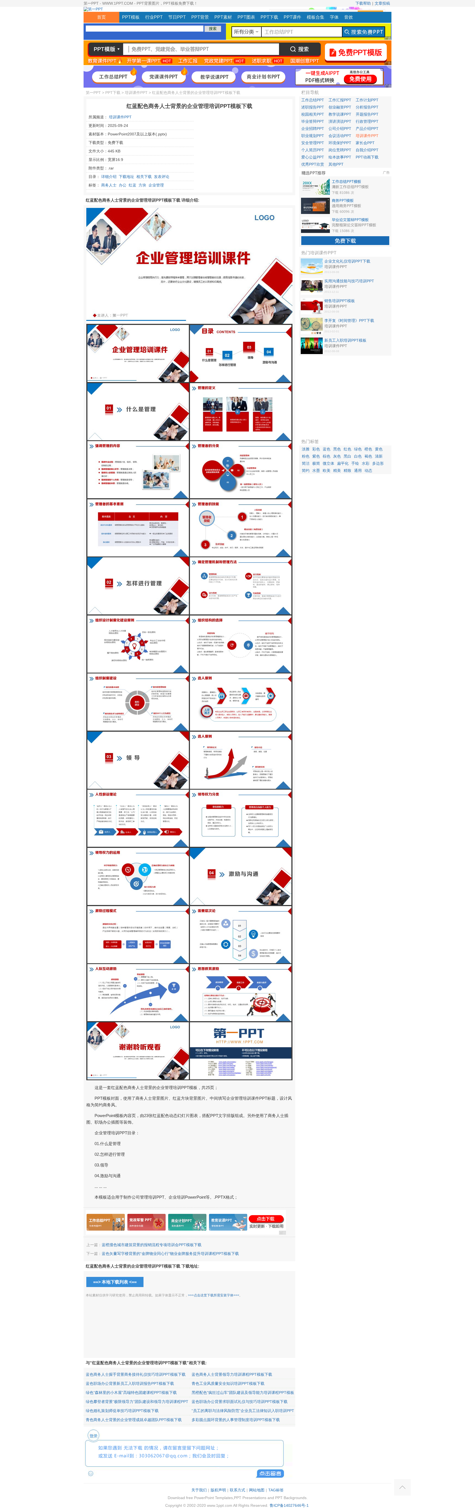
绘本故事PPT (339, 157)
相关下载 (144, 176)
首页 (101, 17)
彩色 (316, 449)
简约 (306, 470)
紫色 (316, 456)
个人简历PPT (312, 150)
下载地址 (126, 176)
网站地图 (256, 1490)
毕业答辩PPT (312, 121)
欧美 (326, 470)
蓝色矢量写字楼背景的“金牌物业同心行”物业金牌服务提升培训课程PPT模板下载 (170, 1253)
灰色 (337, 456)
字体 (334, 17)
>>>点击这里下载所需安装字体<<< (213, 1295)
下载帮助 (363, 3)
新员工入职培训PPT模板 (345, 340)
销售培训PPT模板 (339, 301)
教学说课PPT (339, 114)
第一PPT (93, 92)
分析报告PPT (367, 107)
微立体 (328, 463)
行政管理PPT (367, 121)
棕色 (326, 456)
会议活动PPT (339, 135)
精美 (337, 470)
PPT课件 (292, 17)
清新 (379, 456)
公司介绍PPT (339, 128)
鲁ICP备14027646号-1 (289, 1505)
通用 (358, 470)
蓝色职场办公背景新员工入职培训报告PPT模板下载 (130, 1383)
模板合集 (315, 17)
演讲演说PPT (339, 121)
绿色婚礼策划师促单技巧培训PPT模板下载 (122, 1410)
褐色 (368, 456)
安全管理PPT (312, 143)
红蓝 (132, 185)
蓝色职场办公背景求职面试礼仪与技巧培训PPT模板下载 (240, 1401)
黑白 (347, 456)
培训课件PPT (136, 92)
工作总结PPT (312, 100)
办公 (122, 185)
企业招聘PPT (312, 128)
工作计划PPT (367, 100)
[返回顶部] (402, 1487)
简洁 (306, 463)
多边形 (378, 463)
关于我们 (199, 1490)
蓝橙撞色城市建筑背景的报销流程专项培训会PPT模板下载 (151, 1245)
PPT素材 (223, 17)
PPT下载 (269, 17)
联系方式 (237, 1490)
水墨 (316, 470)
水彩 (365, 463)
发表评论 (161, 176)
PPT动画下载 (367, 157)
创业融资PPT (339, 107)
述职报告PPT (312, 107)
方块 (142, 185)
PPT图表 (246, 17)
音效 (348, 17)
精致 (347, 470)
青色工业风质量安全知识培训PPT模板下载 (228, 1383)
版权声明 (218, 1490)
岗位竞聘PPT (339, 150)
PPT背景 (200, 17)
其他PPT (336, 164)
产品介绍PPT (367, 128)
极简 (316, 463)
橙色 (368, 449)
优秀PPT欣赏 (312, 164)
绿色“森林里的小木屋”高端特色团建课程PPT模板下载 (131, 1392)
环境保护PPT (339, 143)
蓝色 (326, 449)
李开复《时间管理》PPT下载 (349, 320)
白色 (358, 456)
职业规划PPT (312, 135)
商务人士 (109, 185)
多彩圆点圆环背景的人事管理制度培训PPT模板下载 (236, 1420)
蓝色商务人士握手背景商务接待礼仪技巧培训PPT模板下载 (136, 1374)
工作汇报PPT (339, 100)
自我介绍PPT (367, 150)
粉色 (306, 456)
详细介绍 (109, 176)
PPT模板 (131, 17)
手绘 (355, 463)
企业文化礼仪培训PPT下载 (347, 261)
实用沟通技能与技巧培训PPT (349, 281)
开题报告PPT (367, 114)
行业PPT (154, 17)
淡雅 (306, 449)
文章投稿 (382, 3)
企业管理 (156, 185)
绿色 (358, 449)
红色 (347, 449)
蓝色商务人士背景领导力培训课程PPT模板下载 (232, 1374)
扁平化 (343, 463)
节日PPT (177, 17)
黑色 (337, 449)
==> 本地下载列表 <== (115, 1282)
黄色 (379, 449)
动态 (368, 470)
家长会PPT (365, 143)
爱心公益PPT (312, 157)
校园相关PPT (312, 114)
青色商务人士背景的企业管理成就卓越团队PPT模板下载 (134, 1420)
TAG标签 (276, 1490)
